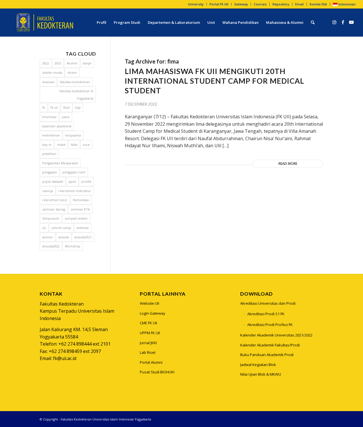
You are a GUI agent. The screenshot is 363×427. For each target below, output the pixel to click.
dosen (72, 72)
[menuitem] (196, 4)
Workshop (72, 246)
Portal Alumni (151, 362)
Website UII (149, 303)
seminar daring (53, 209)
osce (86, 144)
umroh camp (61, 228)
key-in (47, 144)
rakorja (47, 191)
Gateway (241, 4)
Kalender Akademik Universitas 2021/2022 (276, 335)
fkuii (66, 107)
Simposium (50, 218)
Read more (287, 163)
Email (299, 4)
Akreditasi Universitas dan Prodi (268, 303)
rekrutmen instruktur (74, 191)
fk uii (54, 107)
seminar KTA (80, 209)
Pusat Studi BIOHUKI (157, 372)
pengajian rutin (73, 172)
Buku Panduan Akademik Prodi (267, 354)
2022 (45, 63)
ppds (72, 181)
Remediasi (81, 200)
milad (61, 144)
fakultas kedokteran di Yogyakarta (76, 94)
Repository (281, 4)
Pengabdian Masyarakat (60, 163)
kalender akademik (56, 126)
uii (44, 228)
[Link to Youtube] (351, 22)
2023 (57, 63)
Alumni (72, 63)
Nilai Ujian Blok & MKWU (260, 374)
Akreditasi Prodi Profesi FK (270, 324)
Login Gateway (152, 313)
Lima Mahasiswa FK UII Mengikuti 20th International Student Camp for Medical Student (214, 81)
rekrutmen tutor (54, 200)
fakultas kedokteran (75, 82)
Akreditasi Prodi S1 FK (265, 313)
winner (47, 237)
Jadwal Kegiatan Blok (258, 364)
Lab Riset (147, 352)
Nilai (74, 144)
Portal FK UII (219, 4)
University (196, 4)
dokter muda (52, 72)
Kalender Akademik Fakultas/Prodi (270, 345)
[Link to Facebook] (343, 22)
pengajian (49, 172)
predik (86, 181)
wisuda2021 (83, 237)
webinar (83, 228)
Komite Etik (318, 4)
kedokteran (51, 135)
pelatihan (49, 154)
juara (65, 117)
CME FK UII (148, 322)
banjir (87, 63)
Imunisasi (49, 117)
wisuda (63, 237)
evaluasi (48, 82)
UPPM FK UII (150, 332)
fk (43, 107)
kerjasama (73, 135)
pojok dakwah (52, 181)
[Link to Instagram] (334, 22)
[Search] (312, 22)
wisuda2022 (51, 246)
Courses (260, 4)
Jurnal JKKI (148, 342)
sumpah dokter (76, 218)
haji (78, 107)
